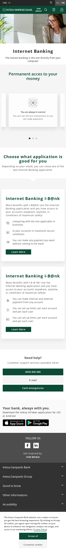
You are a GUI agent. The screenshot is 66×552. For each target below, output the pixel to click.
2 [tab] (33, 138)
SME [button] (5, 2)
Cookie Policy (40, 529)
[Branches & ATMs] (52, 3)
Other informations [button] (15, 495)
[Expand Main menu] (54, 10)
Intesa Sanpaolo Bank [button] (16, 467)
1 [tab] (29, 138)
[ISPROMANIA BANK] (18, 10)
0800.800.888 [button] (33, 371)
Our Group (39, 9)
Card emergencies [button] (33, 388)
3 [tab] (36, 138)
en (63, 2)
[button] (63, 515)
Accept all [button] (33, 536)
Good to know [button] (12, 486)
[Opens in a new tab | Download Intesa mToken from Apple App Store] (14, 422)
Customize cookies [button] (33, 544)
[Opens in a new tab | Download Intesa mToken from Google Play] (37, 422)
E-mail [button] (33, 380)
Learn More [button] (18, 251)
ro (57, 2)
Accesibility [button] (10, 504)
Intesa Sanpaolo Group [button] (17, 476)
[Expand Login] (62, 10)
